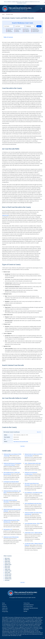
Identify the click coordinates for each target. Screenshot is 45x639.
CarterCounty (7, 572)
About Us (4, 604)
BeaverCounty (7, 562)
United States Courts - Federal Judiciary (33, 532)
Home (3, 603)
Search (38, 26)
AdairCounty (7, 558)
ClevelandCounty (8, 578)
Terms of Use (27, 603)
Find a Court (4, 609)
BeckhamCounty (8, 564)
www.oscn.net (5, 215)
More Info (39, 432)
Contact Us (4, 606)
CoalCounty (7, 580)
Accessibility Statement (29, 604)
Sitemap (25, 611)
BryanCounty (7, 567)
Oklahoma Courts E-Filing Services (11, 537)
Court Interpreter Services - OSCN (32, 523)
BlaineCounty (7, 566)
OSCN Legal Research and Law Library (33, 503)
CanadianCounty (8, 570)
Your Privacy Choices (28, 606)
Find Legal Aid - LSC (8, 529)
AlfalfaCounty (7, 559)
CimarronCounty (8, 577)
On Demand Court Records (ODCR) (11, 481)
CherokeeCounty (8, 573)
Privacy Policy (5, 611)
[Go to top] (43, 637)
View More (22, 446)
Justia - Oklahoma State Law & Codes (33, 463)
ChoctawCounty (8, 575)
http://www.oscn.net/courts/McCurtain (21, 441)
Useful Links (5, 608)
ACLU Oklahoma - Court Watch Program (33, 492)
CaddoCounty (7, 569)
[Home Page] (17, 8)
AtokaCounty (7, 561)
